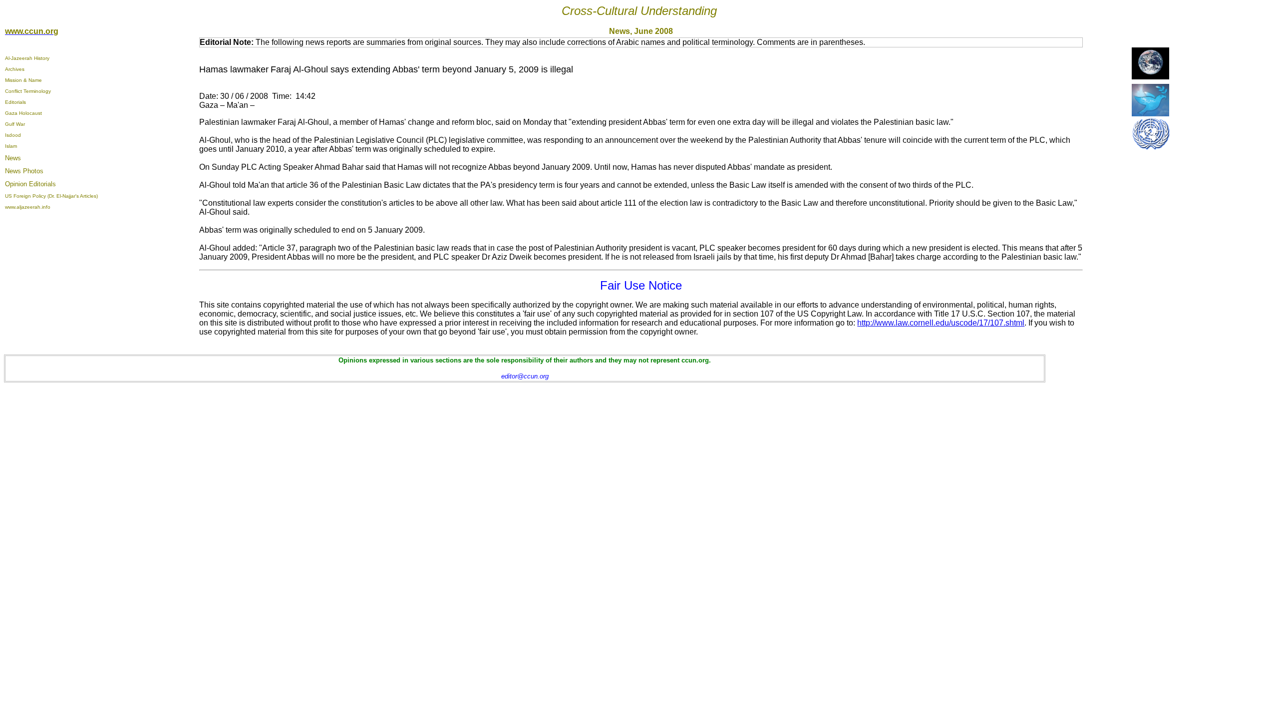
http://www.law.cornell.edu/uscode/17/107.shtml (940, 323)
